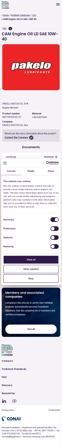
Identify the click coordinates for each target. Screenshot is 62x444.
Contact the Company (16, 137)
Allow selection (31, 269)
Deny (31, 278)
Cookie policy (54, 410)
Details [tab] (31, 171)
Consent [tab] (11, 171)
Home (6, 15)
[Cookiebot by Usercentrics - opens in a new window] (46, 163)
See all (31, 329)
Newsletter (8, 393)
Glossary (7, 385)
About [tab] (51, 171)
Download (49, 157)
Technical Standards (14, 369)
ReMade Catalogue (20, 15)
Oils (34, 15)
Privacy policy (8, 410)
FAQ (4, 377)
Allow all (31, 259)
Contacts (7, 361)
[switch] (54, 228)
